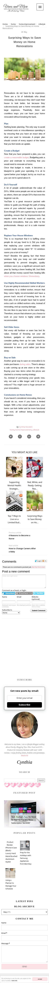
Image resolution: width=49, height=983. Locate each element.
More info (14, 980)
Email (19, 597)
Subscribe (24, 705)
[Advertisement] (24, 649)
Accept (40, 979)
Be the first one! (38, 567)
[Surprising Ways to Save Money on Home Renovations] (29, 436)
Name (4, 597)
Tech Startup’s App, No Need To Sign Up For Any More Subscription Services (23, 820)
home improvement (23, 429)
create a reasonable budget (16, 157)
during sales (25, 364)
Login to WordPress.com (24, 593)
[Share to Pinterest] (38, 436)
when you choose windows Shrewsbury (21, 276)
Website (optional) (36, 598)
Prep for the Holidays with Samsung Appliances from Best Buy (25, 858)
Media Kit (24, 755)
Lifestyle (36, 429)
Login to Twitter (38, 593)
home (12, 429)
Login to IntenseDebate (8, 593)
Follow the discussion (44, 561)
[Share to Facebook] (20, 436)
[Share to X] (11, 436)
